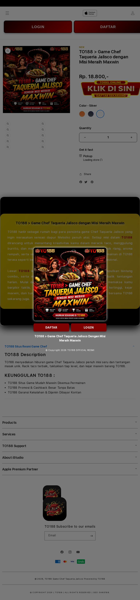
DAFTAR (51, 327)
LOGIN (89, 327)
